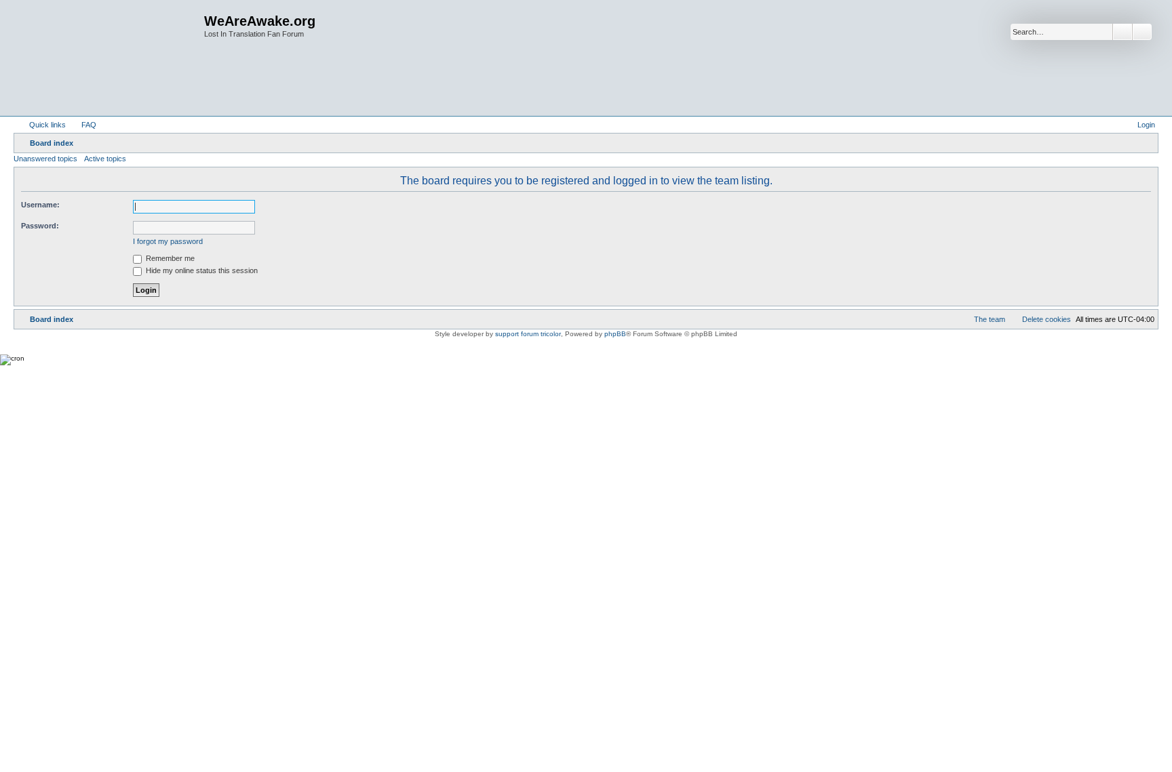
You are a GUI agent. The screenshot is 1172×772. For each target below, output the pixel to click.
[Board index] (110, 58)
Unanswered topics (45, 159)
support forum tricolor (528, 334)
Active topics (105, 159)
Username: (40, 205)
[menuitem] (82, 125)
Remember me (169, 258)
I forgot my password (168, 241)
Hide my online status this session (201, 270)
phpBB (615, 334)
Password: (40, 226)
